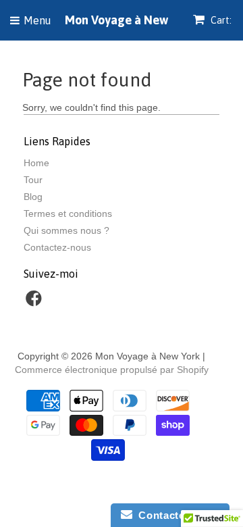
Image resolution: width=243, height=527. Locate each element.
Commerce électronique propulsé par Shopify (112, 369)
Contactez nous (175, 515)
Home (36, 162)
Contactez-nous (57, 247)
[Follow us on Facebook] (36, 302)
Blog (33, 196)
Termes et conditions (68, 213)
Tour (33, 179)
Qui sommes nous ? (66, 230)
